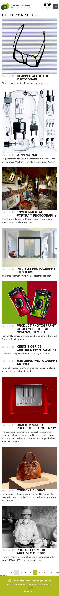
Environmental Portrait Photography (37, 213)
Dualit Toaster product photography (36, 426)
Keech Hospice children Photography (37, 348)
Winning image (28, 155)
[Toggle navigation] (55, 6)
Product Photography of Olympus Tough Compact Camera (36, 328)
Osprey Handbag (31, 490)
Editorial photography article (37, 362)
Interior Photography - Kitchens (37, 270)
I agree (30, 588)
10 (45, 573)
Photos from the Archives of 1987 (31, 551)
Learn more (29, 591)
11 (51, 573)
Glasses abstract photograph (32, 77)
